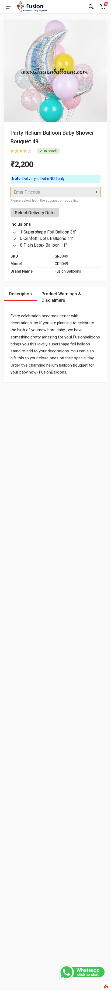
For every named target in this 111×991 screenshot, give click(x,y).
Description (20, 293)
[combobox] (55, 192)
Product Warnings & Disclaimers (61, 297)
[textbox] (55, 192)
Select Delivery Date (34, 212)
